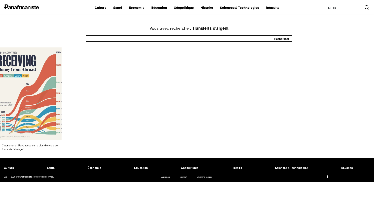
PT (339, 7)
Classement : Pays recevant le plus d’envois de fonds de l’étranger (30, 147)
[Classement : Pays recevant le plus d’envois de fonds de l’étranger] (31, 93)
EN (329, 7)
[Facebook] (327, 176)
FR (334, 7)
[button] (346, 7)
